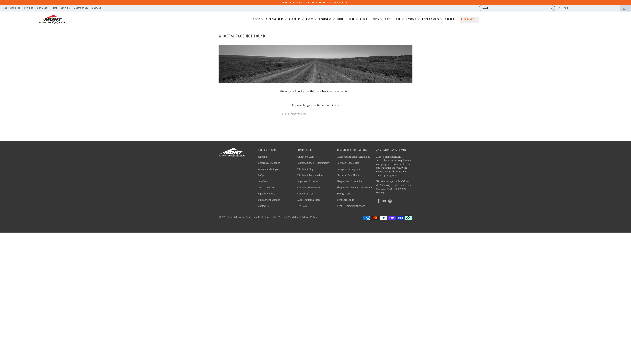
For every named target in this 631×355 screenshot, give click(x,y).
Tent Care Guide (345, 199)
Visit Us (65, 8)
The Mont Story (305, 156)
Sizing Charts (344, 193)
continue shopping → (326, 105)
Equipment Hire (266, 193)
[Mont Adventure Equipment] (52, 20)
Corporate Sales (266, 187)
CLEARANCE (468, 19)
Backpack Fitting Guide (349, 169)
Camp (340, 19)
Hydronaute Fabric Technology (353, 156)
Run (398, 19)
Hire (55, 8)
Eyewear (411, 19)
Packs (310, 19)
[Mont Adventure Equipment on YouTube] (384, 201)
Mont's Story (81, 8)
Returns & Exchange (269, 162)
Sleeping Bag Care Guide (349, 181)
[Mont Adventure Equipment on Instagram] (390, 201)
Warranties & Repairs (269, 169)
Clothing (295, 19)
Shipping (263, 156)
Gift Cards (43, 8)
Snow (376, 19)
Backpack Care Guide (348, 162)
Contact (96, 8)
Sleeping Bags (275, 19)
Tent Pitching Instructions (351, 205)
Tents (257, 19)
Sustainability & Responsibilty (313, 162)
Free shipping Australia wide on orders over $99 (315, 2)
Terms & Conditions (289, 217)
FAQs (261, 175)
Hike (352, 19)
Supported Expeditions (309, 181)
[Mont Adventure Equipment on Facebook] (378, 201)
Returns (28, 8)
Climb (364, 19)
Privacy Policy (309, 217)
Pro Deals (302, 205)
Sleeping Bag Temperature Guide (354, 187)
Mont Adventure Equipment (242, 217)
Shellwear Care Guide (348, 175)
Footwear (325, 19)
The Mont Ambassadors (310, 175)
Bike (388, 19)
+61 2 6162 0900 (11, 8)
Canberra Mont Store (308, 187)
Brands (450, 19)
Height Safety (431, 19)
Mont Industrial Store (308, 199)
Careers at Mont (305, 193)
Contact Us (263, 205)
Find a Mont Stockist (269, 199)
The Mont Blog (305, 169)
